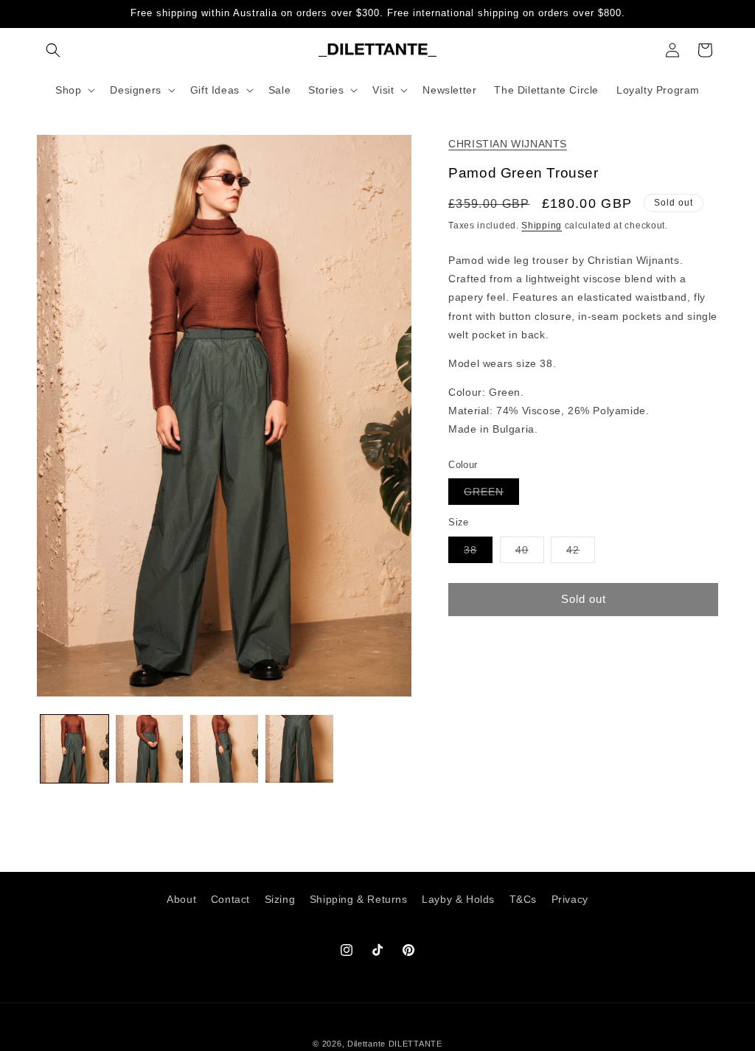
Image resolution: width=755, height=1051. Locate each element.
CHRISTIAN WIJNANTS (507, 144)
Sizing (280, 899)
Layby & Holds (458, 899)
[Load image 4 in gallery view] (299, 749)
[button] (53, 50)
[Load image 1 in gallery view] (74, 749)
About (181, 899)
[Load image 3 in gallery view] (224, 749)
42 (580, 553)
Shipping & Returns (359, 899)
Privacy (570, 899)
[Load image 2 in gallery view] (150, 749)
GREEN (491, 495)
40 (529, 553)
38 (478, 553)
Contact (230, 899)
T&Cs (523, 899)
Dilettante (366, 1043)
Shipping (541, 225)
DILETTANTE (415, 1043)
